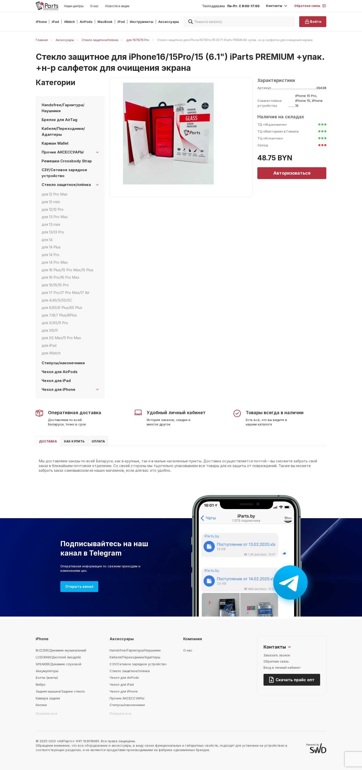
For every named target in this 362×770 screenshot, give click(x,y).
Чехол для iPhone (124, 691)
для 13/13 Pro (53, 232)
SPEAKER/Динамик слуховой (58, 664)
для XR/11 (50, 330)
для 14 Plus (51, 247)
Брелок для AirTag (59, 119)
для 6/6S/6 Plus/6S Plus (62, 307)
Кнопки (41, 705)
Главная (42, 40)
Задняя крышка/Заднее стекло (60, 691)
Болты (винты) (47, 677)
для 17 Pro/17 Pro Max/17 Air (65, 292)
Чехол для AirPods (60, 371)
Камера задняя (48, 698)
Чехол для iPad (56, 380)
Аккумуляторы (47, 671)
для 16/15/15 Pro (137, 40)
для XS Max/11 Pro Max (61, 337)
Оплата (98, 441)
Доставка (48, 441)
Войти (315, 21)
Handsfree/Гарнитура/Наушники (63, 108)
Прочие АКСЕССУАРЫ (127, 698)
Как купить (74, 441)
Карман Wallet (55, 143)
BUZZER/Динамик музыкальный (61, 650)
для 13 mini (51, 224)
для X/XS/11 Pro (55, 322)
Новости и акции (117, 6)
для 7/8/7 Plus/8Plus (59, 315)
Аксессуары (65, 40)
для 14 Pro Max (55, 262)
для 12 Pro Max (54, 194)
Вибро (41, 684)
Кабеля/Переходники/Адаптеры (63, 131)
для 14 (47, 239)
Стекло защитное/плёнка (100, 40)
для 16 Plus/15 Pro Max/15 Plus (67, 270)
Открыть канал (79, 586)
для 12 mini (51, 201)
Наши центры (73, 6)
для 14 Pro (50, 254)
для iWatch (51, 353)
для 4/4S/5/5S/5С (57, 300)
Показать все (46, 713)
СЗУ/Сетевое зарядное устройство (64, 172)
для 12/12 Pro (53, 209)
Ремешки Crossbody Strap (67, 161)
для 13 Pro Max (55, 216)
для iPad (49, 345)
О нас (94, 6)
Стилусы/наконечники (63, 363)
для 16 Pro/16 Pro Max (60, 277)
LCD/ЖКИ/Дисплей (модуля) (58, 657)
